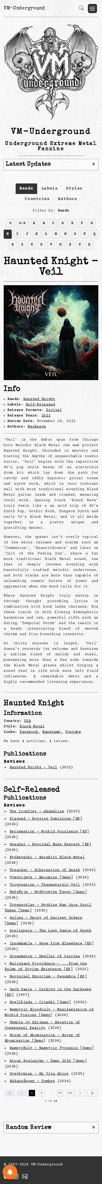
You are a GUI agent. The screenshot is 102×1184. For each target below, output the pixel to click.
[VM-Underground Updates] (10, 1172)
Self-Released (40, 405)
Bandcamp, (52, 732)
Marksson (37, 427)
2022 (46, 416)
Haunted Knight (39, 399)
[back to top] (91, 1146)
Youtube (73, 732)
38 (70, 1093)
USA (27, 721)
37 (60, 1093)
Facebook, (30, 732)
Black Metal (32, 727)
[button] (92, 8)
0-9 (22, 223)
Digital (54, 410)
